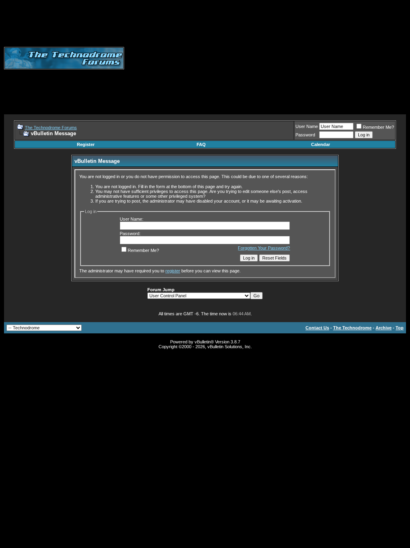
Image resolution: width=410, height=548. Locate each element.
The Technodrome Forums (51, 127)
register (172, 270)
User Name (306, 126)
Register (85, 144)
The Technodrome (352, 327)
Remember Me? (378, 127)
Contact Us (317, 327)
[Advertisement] (267, 58)
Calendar (320, 144)
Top (400, 327)
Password (305, 134)
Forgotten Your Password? (264, 248)
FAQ (201, 144)
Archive (384, 327)
